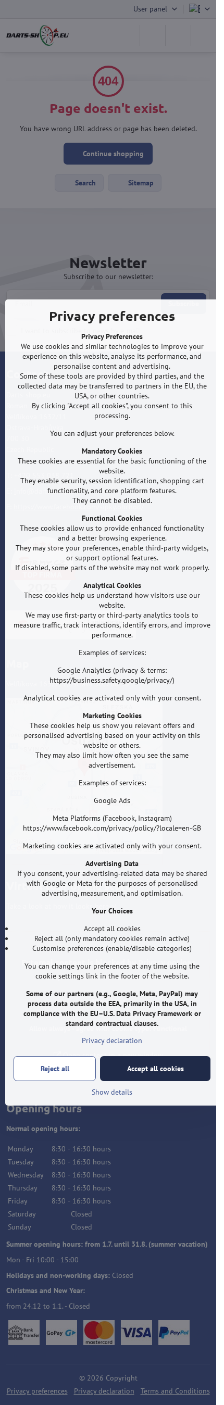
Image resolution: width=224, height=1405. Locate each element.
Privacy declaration (112, 1040)
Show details (112, 1092)
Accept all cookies (155, 1068)
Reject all (55, 1068)
